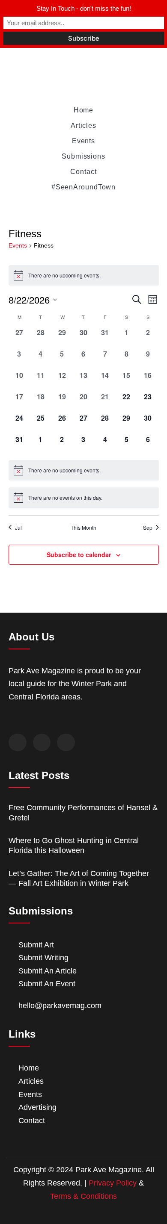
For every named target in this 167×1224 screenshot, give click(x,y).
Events (83, 141)
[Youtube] (66, 743)
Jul (18, 527)
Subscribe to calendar (79, 554)
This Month (83, 527)
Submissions (83, 156)
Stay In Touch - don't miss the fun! (83, 8)
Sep (147, 527)
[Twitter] (42, 743)
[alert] (84, 275)
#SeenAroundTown (83, 187)
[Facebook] (18, 743)
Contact (83, 171)
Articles (83, 125)
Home (84, 110)
